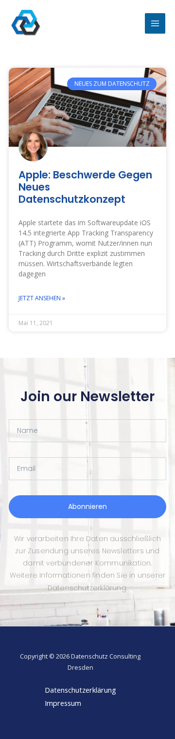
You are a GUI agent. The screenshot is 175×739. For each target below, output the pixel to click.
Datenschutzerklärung (80, 690)
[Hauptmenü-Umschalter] (155, 23)
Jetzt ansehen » (41, 298)
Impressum (63, 703)
